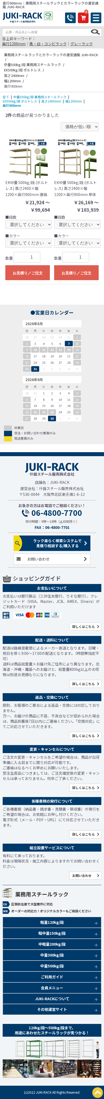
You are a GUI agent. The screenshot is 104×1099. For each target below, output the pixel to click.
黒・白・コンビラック (48, 43)
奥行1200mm (14, 43)
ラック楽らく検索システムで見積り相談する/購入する (57, 543)
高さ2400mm (51, 101)
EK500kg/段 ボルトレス (20, 101)
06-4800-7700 (56, 513)
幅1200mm (73, 101)
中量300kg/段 (52, 955)
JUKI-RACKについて (52, 998)
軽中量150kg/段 (52, 933)
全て (6, 97)
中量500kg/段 (52, 966)
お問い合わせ (38, 559)
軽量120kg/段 (52, 922)
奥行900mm (12, 105)
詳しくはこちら (83, 626)
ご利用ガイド (52, 976)
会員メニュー (52, 987)
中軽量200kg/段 (52, 944)
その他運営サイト (52, 1009)
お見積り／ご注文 (28, 273)
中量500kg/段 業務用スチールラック (39, 97)
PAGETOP (97, 1092)
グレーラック (81, 43)
